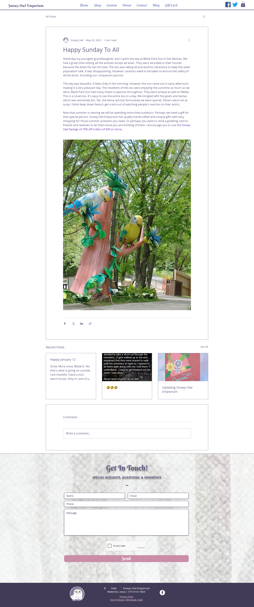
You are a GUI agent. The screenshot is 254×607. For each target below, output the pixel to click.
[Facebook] (228, 4)
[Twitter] (235, 4)
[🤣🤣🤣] (127, 367)
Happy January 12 (63, 359)
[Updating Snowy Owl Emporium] (183, 367)
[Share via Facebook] (64, 323)
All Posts (51, 16)
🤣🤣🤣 (112, 387)
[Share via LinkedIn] (81, 323)
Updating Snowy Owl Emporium (177, 389)
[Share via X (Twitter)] (73, 323)
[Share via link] (90, 323)
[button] (243, 4)
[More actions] (189, 40)
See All (204, 346)
